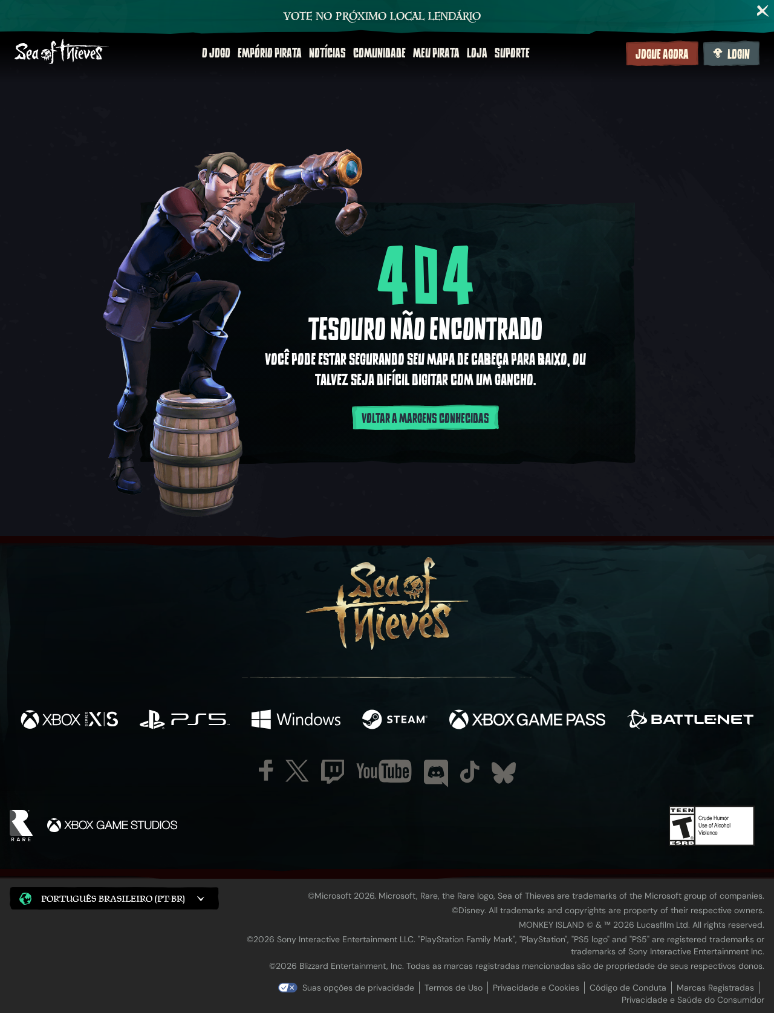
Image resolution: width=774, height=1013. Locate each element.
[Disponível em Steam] (395, 721)
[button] (114, 898)
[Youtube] (384, 771)
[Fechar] (763, 11)
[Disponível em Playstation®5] (184, 721)
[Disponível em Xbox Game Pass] (527, 721)
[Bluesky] (503, 772)
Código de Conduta (628, 987)
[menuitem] (216, 53)
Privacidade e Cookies (536, 987)
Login (738, 54)
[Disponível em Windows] (296, 721)
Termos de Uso (453, 987)
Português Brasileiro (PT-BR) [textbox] (113, 898)
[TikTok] (470, 771)
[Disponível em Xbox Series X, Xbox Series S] (69, 721)
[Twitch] (332, 771)
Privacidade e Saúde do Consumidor (693, 999)
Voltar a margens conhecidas (425, 418)
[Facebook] (266, 770)
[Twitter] (297, 770)
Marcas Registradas (715, 987)
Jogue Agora (662, 54)
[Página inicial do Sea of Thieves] (62, 53)
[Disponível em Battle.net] (690, 721)
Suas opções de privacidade (358, 987)
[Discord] (436, 773)
